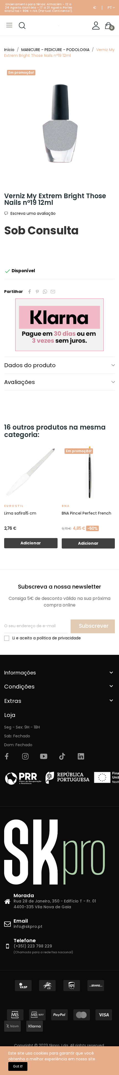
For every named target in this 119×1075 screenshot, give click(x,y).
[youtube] (43, 756)
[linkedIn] (80, 756)
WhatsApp (45, 291)
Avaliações (19, 382)
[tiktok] (62, 756)
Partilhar (29, 291)
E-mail (53, 291)
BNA (66, 505)
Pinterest (37, 291)
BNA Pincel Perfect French (86, 513)
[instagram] (25, 756)
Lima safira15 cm (20, 513)
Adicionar (30, 543)
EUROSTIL (14, 505)
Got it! (18, 1066)
